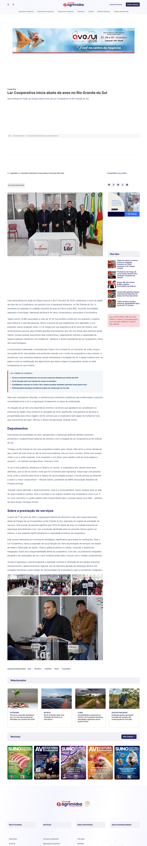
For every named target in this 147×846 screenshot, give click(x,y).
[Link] (20, 762)
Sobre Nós (13, 839)
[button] (13, 4)
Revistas (81, 844)
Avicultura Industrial (29, 173)
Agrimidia (14, 173)
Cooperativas (42, 173)
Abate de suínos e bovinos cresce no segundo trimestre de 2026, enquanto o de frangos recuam (127, 264)
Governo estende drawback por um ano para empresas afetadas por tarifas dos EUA (45, 378)
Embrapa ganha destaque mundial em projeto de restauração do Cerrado (40, 388)
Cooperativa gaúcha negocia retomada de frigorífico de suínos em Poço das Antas (128, 294)
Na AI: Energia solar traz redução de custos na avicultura (34, 381)
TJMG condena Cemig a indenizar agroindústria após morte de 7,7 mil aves (128, 303)
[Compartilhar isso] (109, 185)
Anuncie (12, 844)
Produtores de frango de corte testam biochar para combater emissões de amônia (127, 275)
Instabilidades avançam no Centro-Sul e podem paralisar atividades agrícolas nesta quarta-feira (49, 385)
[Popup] (8, 4)
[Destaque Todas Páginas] (73, 41)
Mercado (60, 173)
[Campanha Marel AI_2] (124, 204)
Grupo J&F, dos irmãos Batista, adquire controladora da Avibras (126, 284)
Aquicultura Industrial (51, 844)
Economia (52, 173)
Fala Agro (81, 839)
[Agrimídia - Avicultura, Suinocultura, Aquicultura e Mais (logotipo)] (73, 4)
